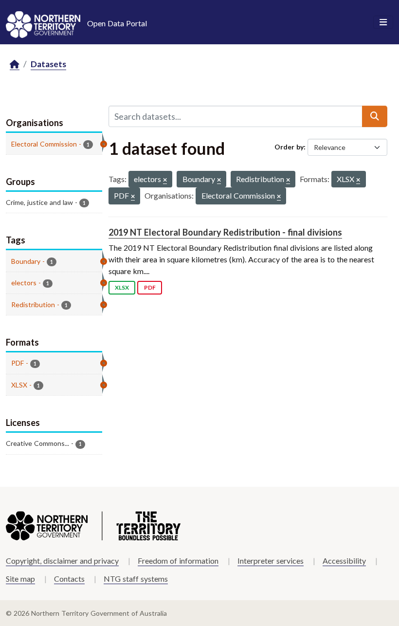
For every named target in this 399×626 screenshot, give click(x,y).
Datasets (48, 64)
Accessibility (344, 560)
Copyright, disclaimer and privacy (62, 560)
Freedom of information (178, 560)
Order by (289, 147)
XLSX (122, 287)
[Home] (14, 64)
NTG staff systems (136, 578)
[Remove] (165, 180)
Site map (20, 578)
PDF (150, 287)
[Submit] (374, 116)
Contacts (69, 578)
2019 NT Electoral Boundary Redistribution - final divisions (225, 232)
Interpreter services (270, 560)
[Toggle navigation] (383, 22)
